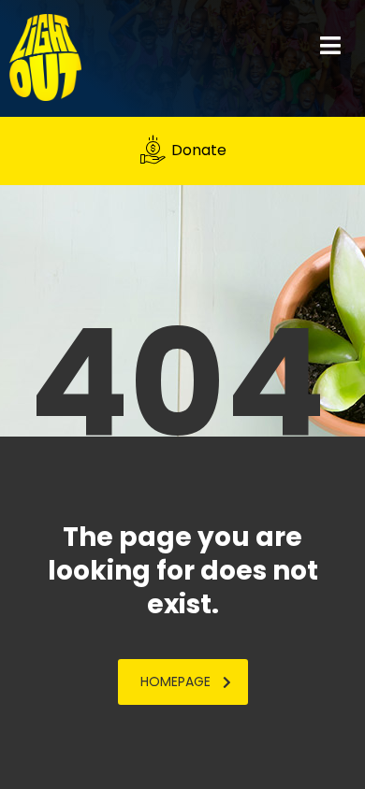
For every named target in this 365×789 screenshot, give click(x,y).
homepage (175, 681)
